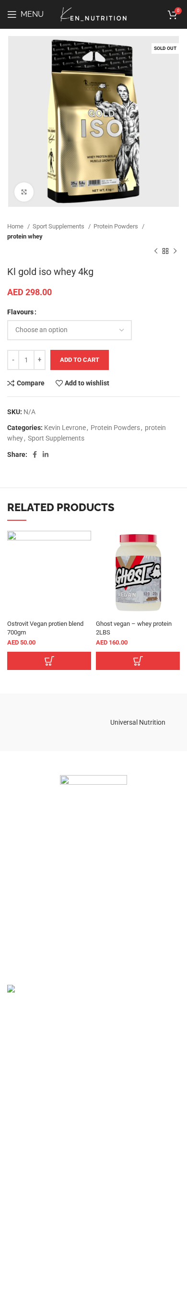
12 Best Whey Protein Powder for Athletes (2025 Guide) (89, 1046)
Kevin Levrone (65, 427)
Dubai (15, 1103)
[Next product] (175, 251)
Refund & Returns (33, 1147)
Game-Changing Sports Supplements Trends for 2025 (136, 998)
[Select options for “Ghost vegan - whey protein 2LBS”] (138, 661)
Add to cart (79, 359)
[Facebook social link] (35, 454)
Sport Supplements (59, 226)
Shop (15, 1203)
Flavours (20, 312)
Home (16, 226)
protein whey (25, 236)
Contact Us (23, 1239)
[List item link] (93, 874)
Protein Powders (117, 226)
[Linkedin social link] (45, 454)
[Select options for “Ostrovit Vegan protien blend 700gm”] (49, 661)
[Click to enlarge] (24, 192)
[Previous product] (156, 251)
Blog (14, 1215)
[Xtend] (49, 722)
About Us (21, 1227)
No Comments (159, 1021)
